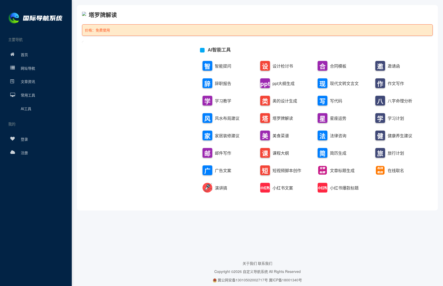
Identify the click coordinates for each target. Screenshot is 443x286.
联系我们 (265, 263)
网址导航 (28, 68)
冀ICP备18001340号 (285, 279)
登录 (24, 139)
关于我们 (250, 263)
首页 (24, 54)
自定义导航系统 (255, 271)
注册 (24, 152)
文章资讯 (28, 81)
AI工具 (26, 108)
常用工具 (28, 95)
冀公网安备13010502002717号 (242, 279)
